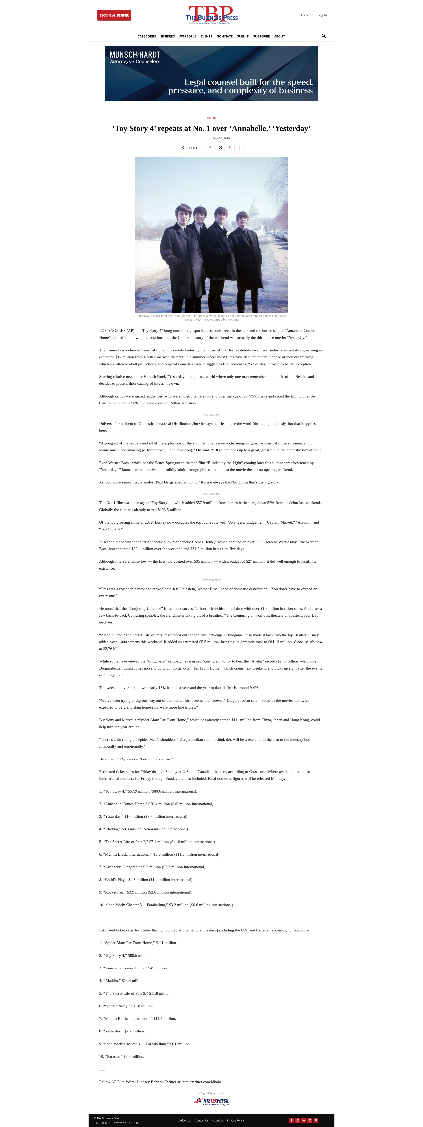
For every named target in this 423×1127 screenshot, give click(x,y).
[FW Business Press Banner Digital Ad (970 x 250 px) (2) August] (211, 73)
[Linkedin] (303, 1120)
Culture (211, 118)
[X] (220, 147)
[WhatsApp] (240, 147)
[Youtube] (316, 1120)
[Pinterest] (230, 147)
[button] (322, 36)
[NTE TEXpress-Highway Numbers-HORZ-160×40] (211, 1101)
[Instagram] (297, 1120)
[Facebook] (210, 147)
